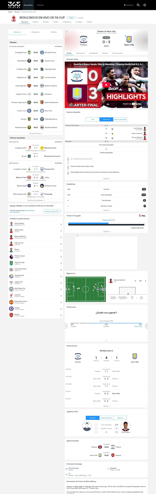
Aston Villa (78, 486)
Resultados (28, 5)
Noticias (40, 5)
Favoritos (129, 5)
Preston (69, 486)
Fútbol (10, 12)
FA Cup (17, 12)
